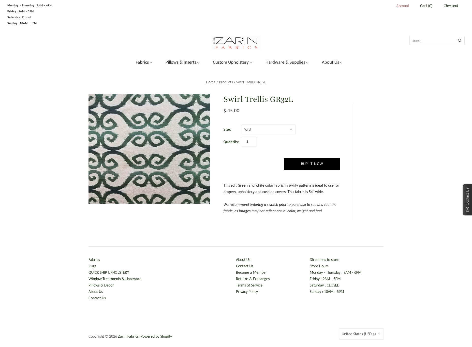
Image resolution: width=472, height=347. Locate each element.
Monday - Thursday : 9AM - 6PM (336, 272)
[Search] (460, 40)
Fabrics (94, 259)
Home (211, 82)
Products (226, 82)
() (426, 5)
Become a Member (251, 272)
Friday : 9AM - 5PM (325, 278)
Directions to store (324, 259)
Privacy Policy (247, 291)
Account (402, 5)
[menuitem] (141, 61)
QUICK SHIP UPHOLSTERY (108, 272)
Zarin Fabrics (128, 336)
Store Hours (319, 266)
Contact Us (97, 298)
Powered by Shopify (156, 336)
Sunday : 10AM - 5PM (327, 291)
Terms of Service (249, 285)
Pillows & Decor (101, 285)
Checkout (451, 5)
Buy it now (312, 164)
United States (359, 334)
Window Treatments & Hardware (114, 278)
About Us (95, 291)
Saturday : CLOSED (324, 285)
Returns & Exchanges (253, 278)
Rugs (92, 266)
